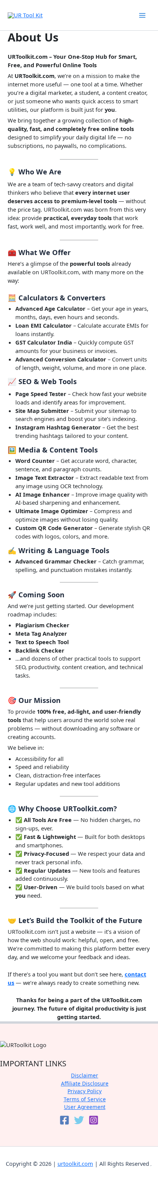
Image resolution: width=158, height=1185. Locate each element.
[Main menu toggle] (142, 15)
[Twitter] (79, 1120)
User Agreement (84, 1106)
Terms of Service (85, 1099)
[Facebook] (64, 1120)
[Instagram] (94, 1120)
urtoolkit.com (75, 1163)
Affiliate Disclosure (85, 1083)
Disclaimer (84, 1075)
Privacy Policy (84, 1091)
